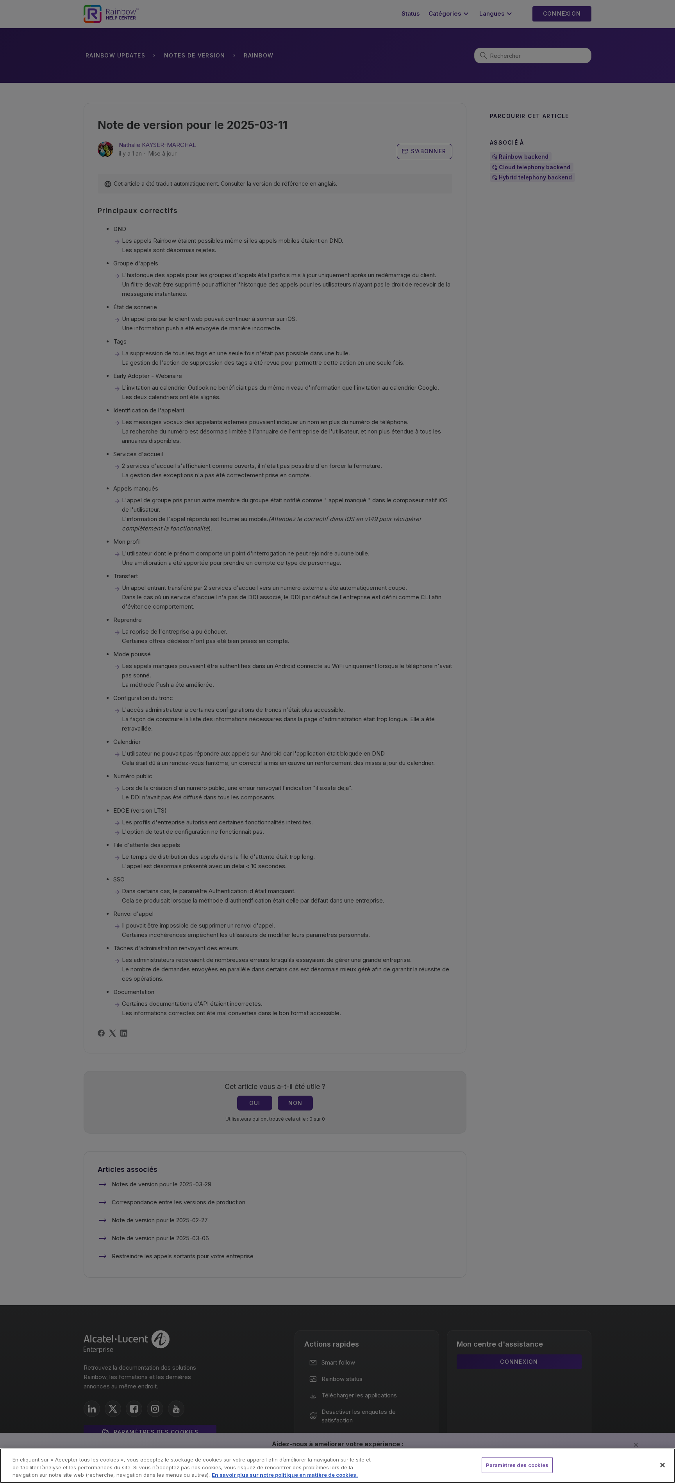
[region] (337, 1465)
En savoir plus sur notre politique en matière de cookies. (285, 1475)
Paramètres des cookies (517, 1465)
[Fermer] (662, 1465)
